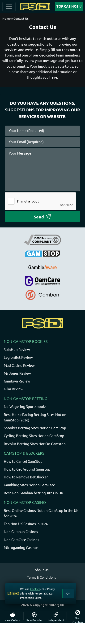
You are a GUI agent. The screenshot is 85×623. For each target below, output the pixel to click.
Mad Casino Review (19, 365)
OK (68, 593)
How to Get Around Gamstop (27, 469)
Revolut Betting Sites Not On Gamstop (35, 444)
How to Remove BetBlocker (26, 477)
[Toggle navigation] (9, 6)
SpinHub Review (17, 350)
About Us (41, 570)
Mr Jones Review (17, 373)
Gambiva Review (17, 381)
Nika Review (13, 389)
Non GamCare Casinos (21, 540)
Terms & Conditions (41, 577)
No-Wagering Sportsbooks (25, 407)
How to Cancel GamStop (23, 461)
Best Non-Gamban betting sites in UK (33, 493)
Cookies (35, 588)
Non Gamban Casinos (21, 532)
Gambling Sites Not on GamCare (29, 485)
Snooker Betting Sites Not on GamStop (35, 428)
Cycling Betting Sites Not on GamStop (34, 436)
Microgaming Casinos (21, 548)
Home (6, 18)
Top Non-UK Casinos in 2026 (26, 524)
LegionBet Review (18, 357)
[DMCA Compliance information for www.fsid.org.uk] (42, 240)
